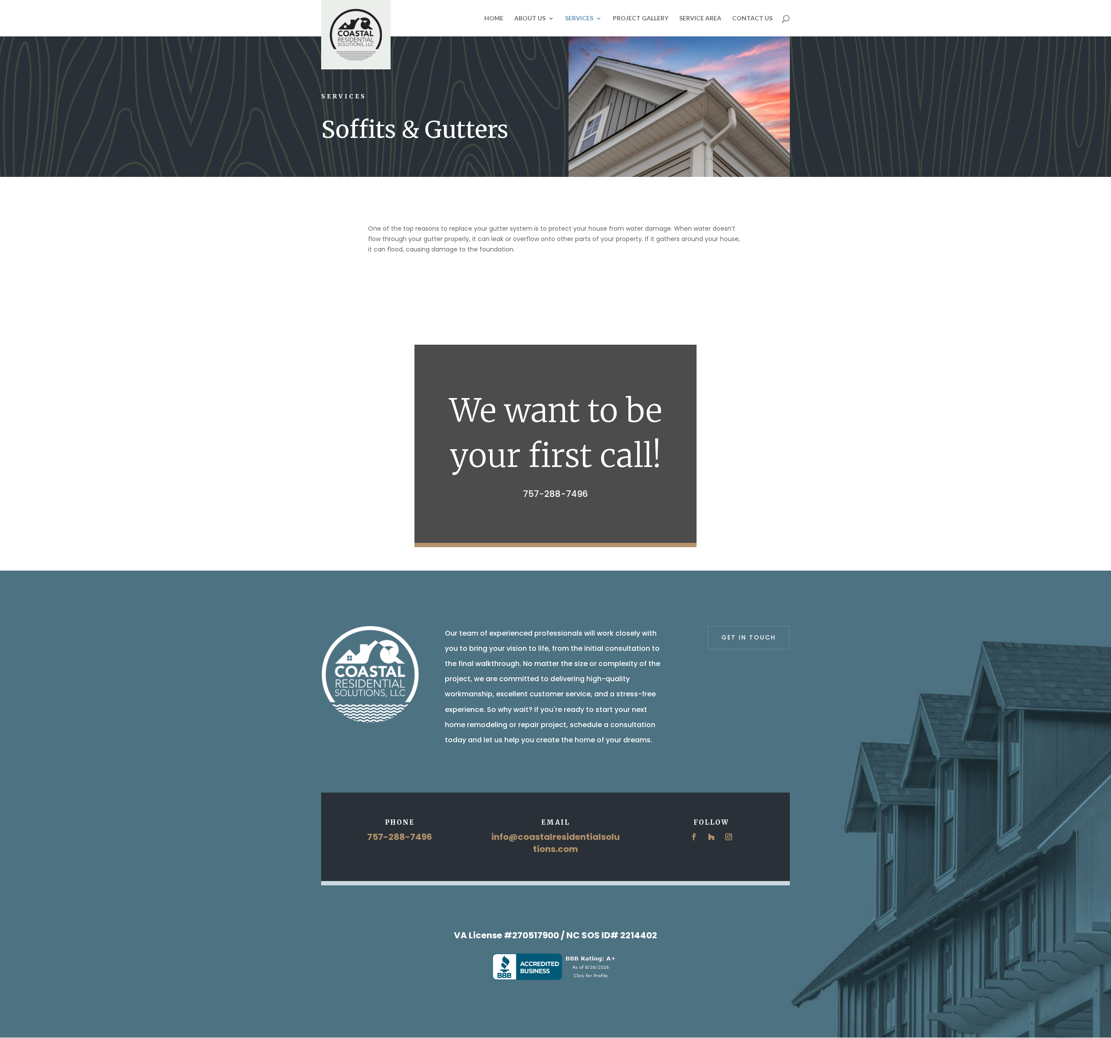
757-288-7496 (555, 494)
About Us (530, 18)
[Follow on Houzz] (711, 837)
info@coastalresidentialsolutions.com (555, 843)
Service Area (700, 18)
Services (579, 18)
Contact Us (752, 18)
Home (493, 18)
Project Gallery (640, 18)
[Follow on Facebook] (694, 837)
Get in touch (748, 637)
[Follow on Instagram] (729, 837)
